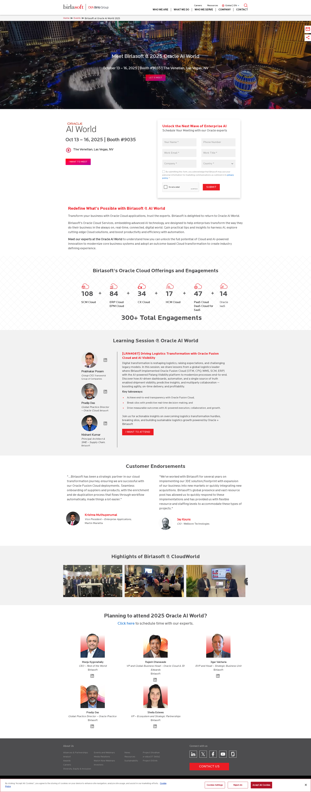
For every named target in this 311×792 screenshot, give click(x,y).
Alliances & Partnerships (75, 752)
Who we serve (204, 10)
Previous (63, 581)
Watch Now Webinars (104, 761)
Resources (212, 5)
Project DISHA (150, 761)
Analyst (67, 757)
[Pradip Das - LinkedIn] (93, 727)
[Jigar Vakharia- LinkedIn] (218, 677)
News (127, 752)
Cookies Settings (215, 785)
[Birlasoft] (75, 7)
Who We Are (160, 10)
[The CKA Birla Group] (98, 7)
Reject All (237, 785)
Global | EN (231, 5)
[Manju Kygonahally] (93, 677)
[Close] (305, 784)
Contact (242, 10)
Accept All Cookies (261, 785)
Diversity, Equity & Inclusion (77, 769)
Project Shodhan (151, 752)
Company (225, 10)
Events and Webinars (104, 752)
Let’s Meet (155, 77)
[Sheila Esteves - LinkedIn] (156, 727)
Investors (98, 765)
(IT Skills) (155, 757)
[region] (155, 785)
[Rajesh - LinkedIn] (156, 681)
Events (77, 18)
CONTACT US (209, 766)
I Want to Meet (78, 162)
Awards (67, 761)
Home (66, 18)
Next (247, 581)
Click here (126, 624)
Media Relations (102, 757)
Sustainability (131, 761)
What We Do (181, 10)
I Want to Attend (138, 432)
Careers (198, 5)
